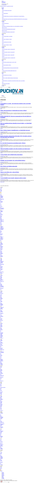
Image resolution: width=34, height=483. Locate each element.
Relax (3, 60)
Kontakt (3, 85)
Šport (2, 73)
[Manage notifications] (1, 481)
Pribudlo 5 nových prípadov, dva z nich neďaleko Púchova (12, 160)
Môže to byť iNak (4, 27)
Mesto (3, 8)
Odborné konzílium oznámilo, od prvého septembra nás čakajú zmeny (15, 148)
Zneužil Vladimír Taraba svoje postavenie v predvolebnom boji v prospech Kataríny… (13, 16)
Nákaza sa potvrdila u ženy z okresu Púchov (9, 172)
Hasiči (3, 37)
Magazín (3, 47)
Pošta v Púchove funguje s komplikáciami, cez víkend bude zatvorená (15, 130)
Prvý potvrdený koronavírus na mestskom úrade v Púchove (13, 143)
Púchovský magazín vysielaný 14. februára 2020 (8, 49)
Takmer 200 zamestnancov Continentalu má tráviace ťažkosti (13, 110)
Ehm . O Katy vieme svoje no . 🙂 (1, 190)
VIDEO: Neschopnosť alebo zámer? (7, 10)
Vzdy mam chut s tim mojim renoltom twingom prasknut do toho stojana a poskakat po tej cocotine (1, 458)
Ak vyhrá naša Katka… (5, 13)
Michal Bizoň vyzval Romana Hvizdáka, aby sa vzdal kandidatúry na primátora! (12, 26)
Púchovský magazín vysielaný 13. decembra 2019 (8, 57)
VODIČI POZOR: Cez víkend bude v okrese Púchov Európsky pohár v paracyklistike (13, 80)
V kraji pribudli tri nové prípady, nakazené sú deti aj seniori (13, 177)
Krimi (3, 34)
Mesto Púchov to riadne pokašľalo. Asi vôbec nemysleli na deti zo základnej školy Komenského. (2, 345)
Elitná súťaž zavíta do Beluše (6, 83)
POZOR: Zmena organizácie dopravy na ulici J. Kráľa (9, 62)
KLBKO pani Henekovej (5, 23)
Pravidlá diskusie (4, 4)
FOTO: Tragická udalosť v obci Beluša (7, 36)
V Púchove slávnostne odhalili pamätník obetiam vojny (9, 70)
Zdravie (1, 101)
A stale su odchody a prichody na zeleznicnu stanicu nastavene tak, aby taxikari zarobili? (1, 444)
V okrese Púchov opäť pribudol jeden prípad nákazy (11, 154)
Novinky (3, 21)
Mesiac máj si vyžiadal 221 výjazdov (7, 39)
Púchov (3, 7)
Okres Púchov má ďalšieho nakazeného (8, 166)
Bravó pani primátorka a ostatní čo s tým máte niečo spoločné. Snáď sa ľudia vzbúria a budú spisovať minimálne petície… (1, 298)
